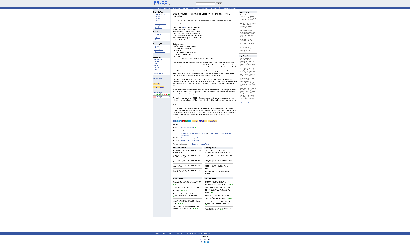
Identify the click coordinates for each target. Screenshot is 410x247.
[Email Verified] (195, 128)
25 (159, 96)
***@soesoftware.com (187, 127)
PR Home (158, 8)
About (200, 233)
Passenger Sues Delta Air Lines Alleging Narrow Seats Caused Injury (248, 97)
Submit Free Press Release (199, 8)
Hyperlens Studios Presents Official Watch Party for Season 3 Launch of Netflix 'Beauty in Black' (218, 202)
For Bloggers (214, 8)
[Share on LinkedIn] (180, 121)
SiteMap (157, 233)
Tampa (157, 46)
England (156, 67)
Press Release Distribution (163, 5)
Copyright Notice (191, 233)
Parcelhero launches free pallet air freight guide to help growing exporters (218, 156)
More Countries (158, 73)
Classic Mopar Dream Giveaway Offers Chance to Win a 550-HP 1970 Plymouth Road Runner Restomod (187, 189)
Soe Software (159, 16)
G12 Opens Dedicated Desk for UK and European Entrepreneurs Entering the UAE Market (217, 167)
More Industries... (160, 40)
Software (157, 38)
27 (154, 96)
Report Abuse (205, 144)
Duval (156, 22)
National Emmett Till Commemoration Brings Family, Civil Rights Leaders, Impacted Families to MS (187, 201)
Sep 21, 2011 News (245, 102)
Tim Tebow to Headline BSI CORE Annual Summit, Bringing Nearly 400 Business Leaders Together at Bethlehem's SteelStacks (218, 197)
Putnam (157, 20)
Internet (157, 36)
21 (169, 96)
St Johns (157, 18)
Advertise (207, 233)
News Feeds (176, 8)
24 (162, 96)
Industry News (157, 78)
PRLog (185, 27)
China (155, 69)
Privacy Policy (166, 233)
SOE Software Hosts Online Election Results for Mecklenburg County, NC (187, 170)
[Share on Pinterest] (183, 121)
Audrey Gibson (159, 26)
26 (157, 96)
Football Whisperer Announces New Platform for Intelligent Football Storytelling (187, 207)
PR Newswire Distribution (228, 8)
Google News (212, 121)
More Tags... (158, 28)
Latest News (167, 8)
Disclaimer (195, 144)
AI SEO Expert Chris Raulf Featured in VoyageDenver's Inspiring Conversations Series (218, 151)
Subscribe (186, 8)
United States (158, 50)
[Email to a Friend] (189, 121)
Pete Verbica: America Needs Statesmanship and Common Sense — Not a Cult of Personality (187, 194)
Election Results (160, 14)
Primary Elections (160, 24)
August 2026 (157, 92)
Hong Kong (157, 65)
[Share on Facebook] (174, 121)
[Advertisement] (221, 42)
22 (166, 96)
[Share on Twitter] (177, 121)
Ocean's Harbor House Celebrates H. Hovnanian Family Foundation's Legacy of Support (187, 182)
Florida (156, 48)
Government (158, 34)
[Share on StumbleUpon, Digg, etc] (186, 121)
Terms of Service (178, 233)
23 (164, 96)
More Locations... (160, 52)
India (155, 63)
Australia (156, 61)
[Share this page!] (205, 243)
